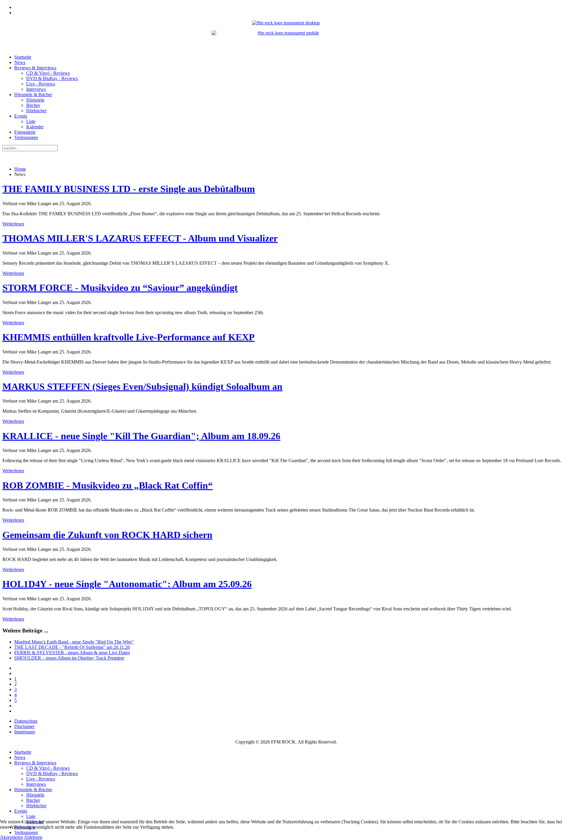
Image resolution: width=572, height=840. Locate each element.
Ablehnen (33, 837)
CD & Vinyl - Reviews (48, 73)
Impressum (24, 731)
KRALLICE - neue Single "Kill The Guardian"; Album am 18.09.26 (141, 436)
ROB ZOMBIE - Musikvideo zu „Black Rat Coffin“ (107, 485)
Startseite (22, 57)
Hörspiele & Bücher (33, 94)
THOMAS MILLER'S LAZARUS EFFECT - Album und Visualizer (140, 238)
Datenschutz (26, 721)
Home (20, 169)
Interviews (36, 89)
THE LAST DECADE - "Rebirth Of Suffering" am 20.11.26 (72, 647)
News (19, 62)
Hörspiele (35, 99)
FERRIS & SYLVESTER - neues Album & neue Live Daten (72, 652)
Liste (30, 121)
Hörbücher (36, 110)
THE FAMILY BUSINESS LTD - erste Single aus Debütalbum (128, 188)
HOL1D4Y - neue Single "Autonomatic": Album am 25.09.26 (127, 584)
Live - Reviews (40, 83)
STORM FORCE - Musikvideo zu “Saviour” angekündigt (120, 287)
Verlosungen (26, 137)
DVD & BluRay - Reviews (52, 78)
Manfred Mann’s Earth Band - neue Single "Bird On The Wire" (74, 641)
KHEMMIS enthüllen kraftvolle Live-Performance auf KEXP (128, 337)
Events (20, 116)
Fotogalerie (24, 132)
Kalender (34, 126)
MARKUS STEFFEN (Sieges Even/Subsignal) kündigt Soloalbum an (142, 386)
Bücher (33, 105)
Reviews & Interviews (35, 67)
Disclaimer (24, 726)
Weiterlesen (13, 223)
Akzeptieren (11, 837)
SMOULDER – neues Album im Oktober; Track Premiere (69, 657)
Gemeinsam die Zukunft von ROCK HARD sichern (107, 534)
